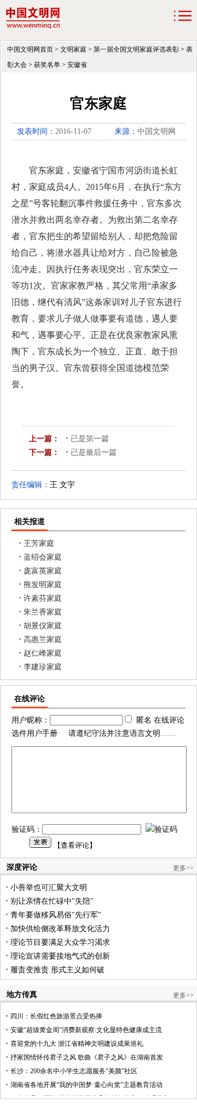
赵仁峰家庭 (43, 653)
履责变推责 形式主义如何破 (57, 970)
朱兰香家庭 (43, 612)
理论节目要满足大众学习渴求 (60, 942)
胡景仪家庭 (43, 626)
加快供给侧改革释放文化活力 (60, 929)
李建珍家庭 (43, 667)
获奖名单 (47, 65)
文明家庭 (73, 49)
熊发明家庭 (43, 585)
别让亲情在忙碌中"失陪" (52, 901)
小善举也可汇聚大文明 (48, 887)
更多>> (183, 868)
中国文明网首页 (30, 49)
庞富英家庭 (43, 571)
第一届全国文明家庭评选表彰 (136, 49)
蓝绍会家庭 (43, 557)
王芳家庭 (39, 543)
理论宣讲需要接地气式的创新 (60, 956)
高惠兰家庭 (43, 639)
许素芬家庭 (43, 598)
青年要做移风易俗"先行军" (55, 915)
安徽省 (77, 65)
